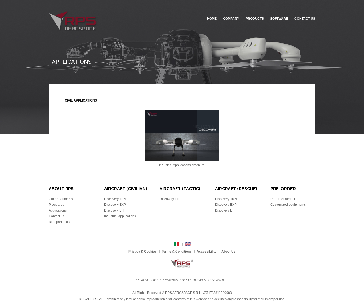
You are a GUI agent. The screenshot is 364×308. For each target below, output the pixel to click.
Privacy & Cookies (142, 251)
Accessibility (206, 251)
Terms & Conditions (177, 251)
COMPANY (231, 19)
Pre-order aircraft (282, 199)
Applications (58, 210)
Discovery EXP (115, 204)
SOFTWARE (279, 19)
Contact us (56, 216)
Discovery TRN (115, 199)
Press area (56, 204)
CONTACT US (304, 19)
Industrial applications (120, 216)
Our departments (61, 199)
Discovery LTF (114, 210)
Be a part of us (59, 222)
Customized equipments (288, 204)
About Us (228, 251)
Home (212, 19)
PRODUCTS (255, 19)
